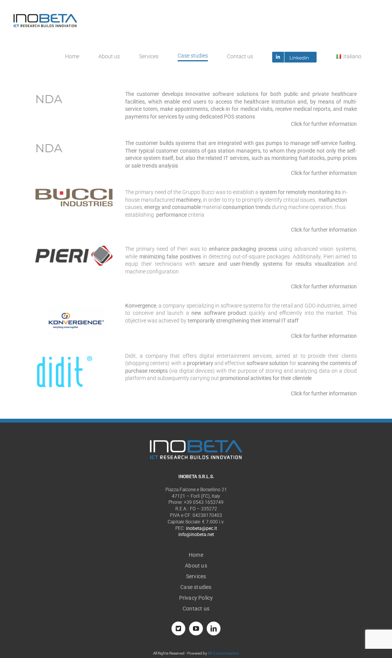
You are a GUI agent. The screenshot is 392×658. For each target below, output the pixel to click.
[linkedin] (213, 628)
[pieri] (74, 248)
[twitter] (178, 628)
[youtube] (196, 628)
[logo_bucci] (74, 191)
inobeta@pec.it (201, 528)
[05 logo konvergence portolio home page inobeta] (74, 305)
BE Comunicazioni (223, 653)
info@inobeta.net (196, 534)
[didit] (64, 355)
